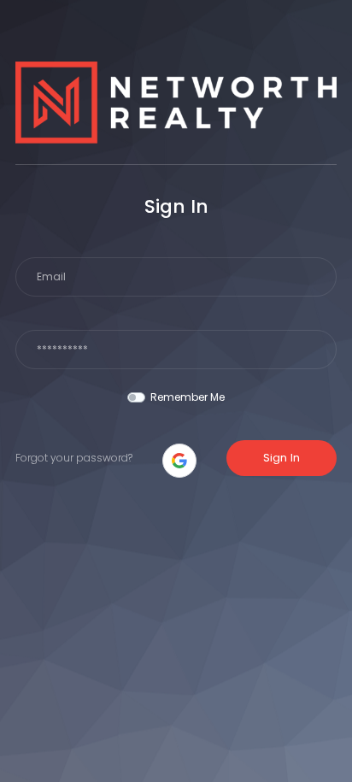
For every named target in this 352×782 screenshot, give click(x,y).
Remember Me (187, 397)
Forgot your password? (73, 457)
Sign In (281, 458)
